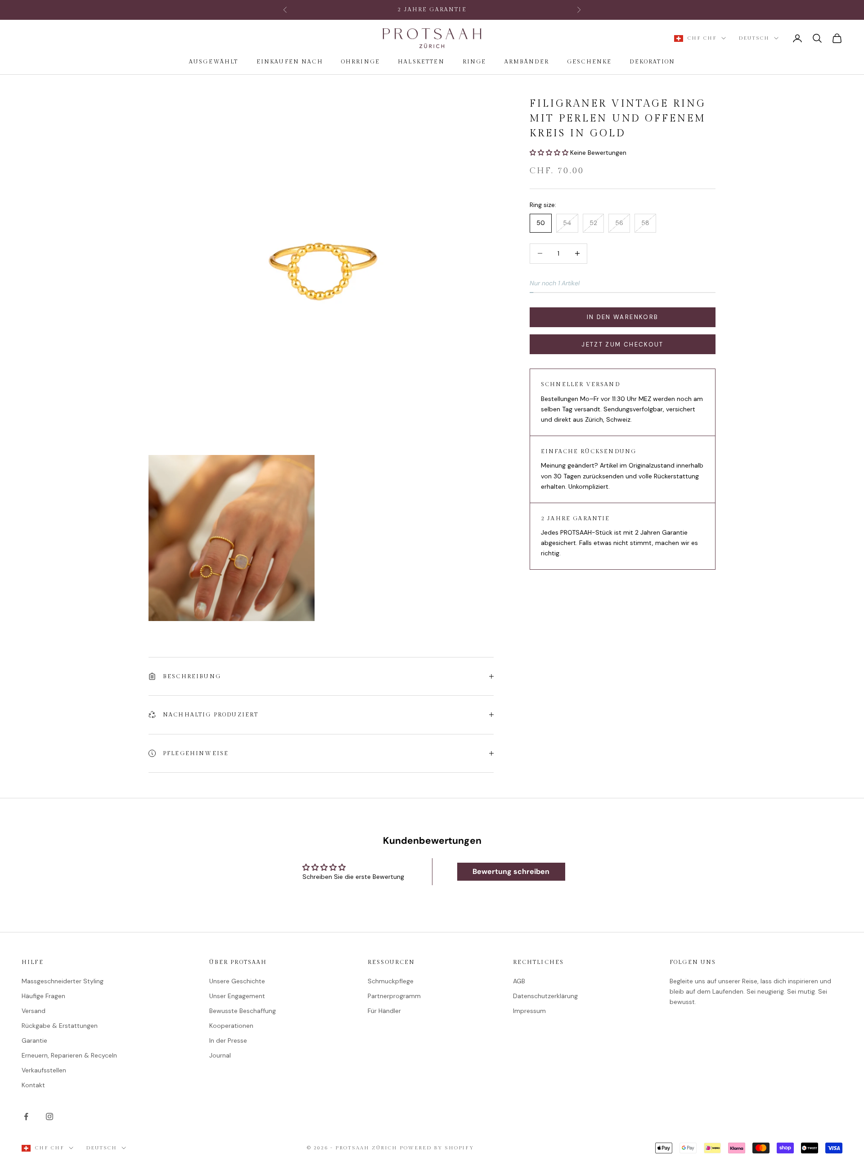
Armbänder (526, 62)
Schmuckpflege (391, 981)
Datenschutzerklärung (545, 996)
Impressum (529, 1011)
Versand (33, 1011)
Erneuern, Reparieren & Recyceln (69, 1055)
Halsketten (421, 62)
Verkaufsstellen (44, 1070)
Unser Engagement (237, 996)
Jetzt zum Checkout (622, 344)
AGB (519, 981)
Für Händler (384, 1011)
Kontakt (33, 1085)
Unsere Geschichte (237, 981)
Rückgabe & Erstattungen (60, 1026)
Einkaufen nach (289, 62)
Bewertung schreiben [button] (510, 871)
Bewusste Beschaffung (242, 1011)
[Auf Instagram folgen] (49, 1116)
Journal (220, 1055)
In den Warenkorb (622, 317)
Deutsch (754, 38)
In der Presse (228, 1040)
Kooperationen (231, 1026)
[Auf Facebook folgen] (26, 1116)
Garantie (34, 1040)
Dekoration (652, 62)
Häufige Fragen (43, 996)
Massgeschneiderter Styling (63, 981)
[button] (550, 153)
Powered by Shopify (437, 1148)
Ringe (474, 62)
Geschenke (589, 62)
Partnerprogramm (394, 996)
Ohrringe (360, 62)
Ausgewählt (213, 62)
